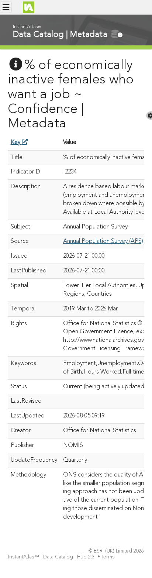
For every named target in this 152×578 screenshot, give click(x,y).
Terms (108, 557)
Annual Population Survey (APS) (103, 241)
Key (16, 142)
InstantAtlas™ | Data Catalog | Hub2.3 (51, 557)
